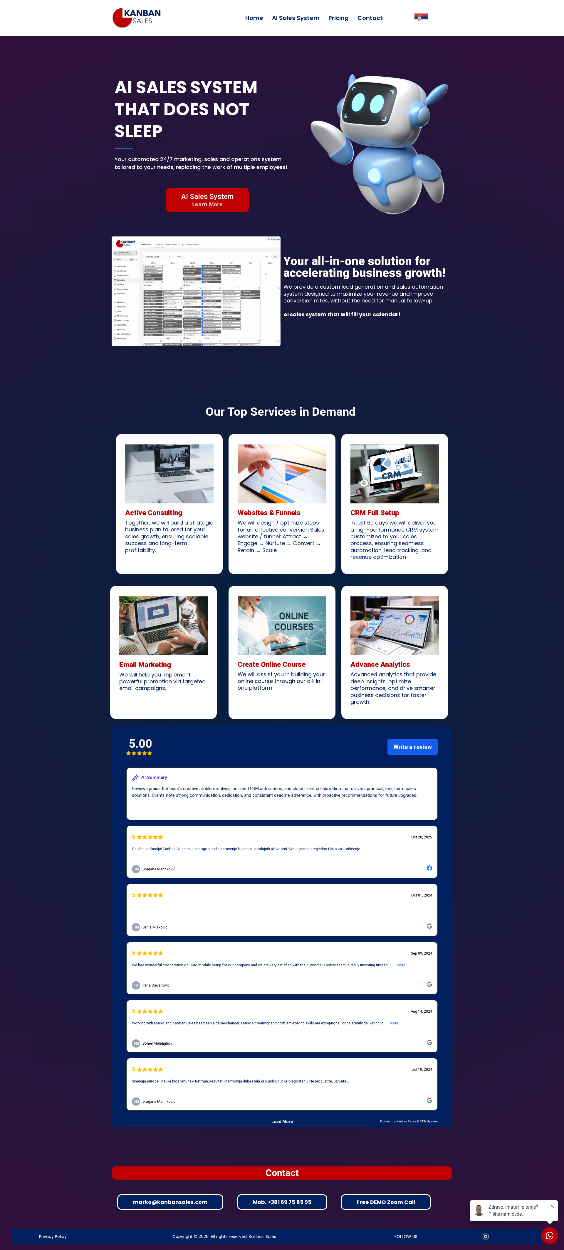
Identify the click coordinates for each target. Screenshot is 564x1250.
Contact (370, 18)
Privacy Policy (53, 1236)
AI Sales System (296, 18)
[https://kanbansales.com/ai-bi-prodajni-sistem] (421, 17)
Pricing (338, 18)
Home (254, 18)
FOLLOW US (406, 1236)
